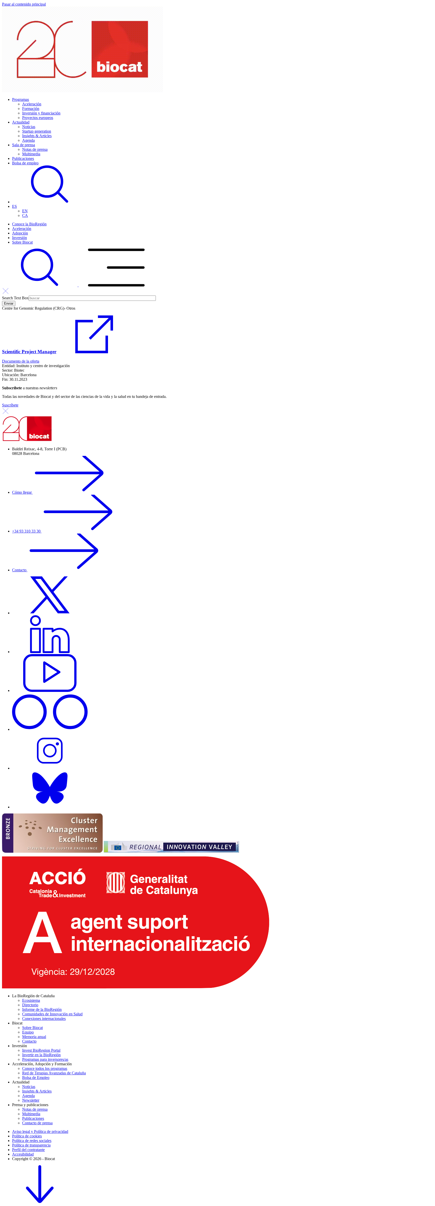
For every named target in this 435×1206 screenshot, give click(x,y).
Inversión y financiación (41, 113)
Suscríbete (10, 405)
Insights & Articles (37, 136)
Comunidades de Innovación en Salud (52, 1014)
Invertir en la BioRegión (41, 1055)
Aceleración (31, 104)
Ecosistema (31, 1000)
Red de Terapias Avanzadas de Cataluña (54, 1073)
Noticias (28, 127)
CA (25, 215)
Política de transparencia (31, 1145)
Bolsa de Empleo (35, 1077)
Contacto (19, 570)
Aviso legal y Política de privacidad (40, 1131)
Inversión (19, 238)
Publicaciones (23, 158)
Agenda (28, 140)
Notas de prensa (35, 149)
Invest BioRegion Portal (41, 1050)
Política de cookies (27, 1136)
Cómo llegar (22, 492)
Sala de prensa (23, 145)
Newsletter (30, 1100)
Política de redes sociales (31, 1140)
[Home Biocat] (82, 91)
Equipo (28, 1032)
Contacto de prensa (37, 1123)
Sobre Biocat (22, 242)
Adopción (20, 233)
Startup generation (36, 131)
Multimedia (31, 154)
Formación (30, 108)
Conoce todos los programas (44, 1068)
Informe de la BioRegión (42, 1009)
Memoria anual (34, 1037)
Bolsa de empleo (25, 163)
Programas (20, 99)
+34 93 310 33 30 (27, 531)
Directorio (30, 1005)
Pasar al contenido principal (24, 4)
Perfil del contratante (28, 1150)
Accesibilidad (23, 1154)
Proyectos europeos (37, 117)
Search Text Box (15, 298)
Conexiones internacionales (44, 1018)
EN (25, 211)
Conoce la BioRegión (29, 224)
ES (14, 206)
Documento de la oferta (20, 361)
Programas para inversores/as (45, 1059)
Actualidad (20, 122)
